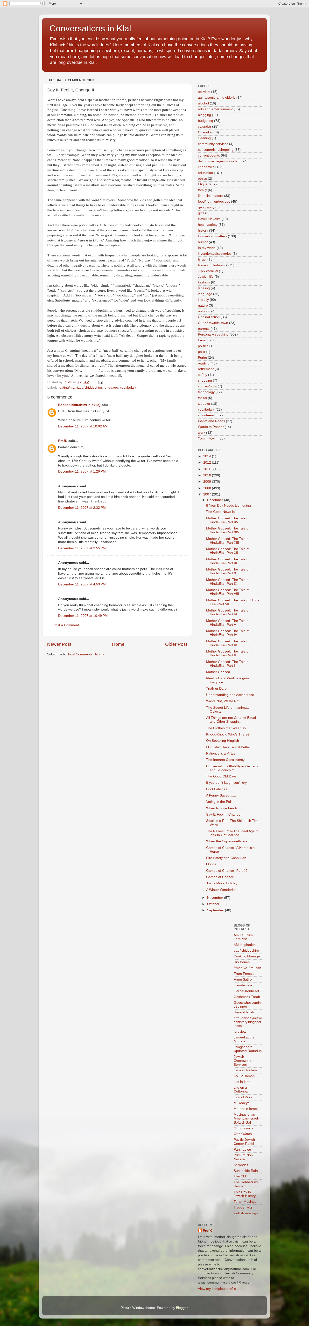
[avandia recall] (212, 927)
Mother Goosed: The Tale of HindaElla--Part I (227, 663)
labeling (204, 288)
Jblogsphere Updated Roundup (248, 1049)
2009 (207, 481)
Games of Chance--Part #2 (226, 871)
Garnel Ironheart (246, 991)
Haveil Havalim (209, 219)
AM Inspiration (245, 945)
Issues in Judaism (211, 265)
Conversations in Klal (90, 28)
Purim (202, 357)
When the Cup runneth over (227, 841)
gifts (201, 213)
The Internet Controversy (225, 760)
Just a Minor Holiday (221, 883)
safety (202, 375)
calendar (204, 126)
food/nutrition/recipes (214, 201)
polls (201, 352)
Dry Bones (242, 962)
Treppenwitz (243, 1207)
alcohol (203, 103)
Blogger (182, 1308)
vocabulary (128, 387)
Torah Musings (245, 1201)
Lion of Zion (243, 1097)
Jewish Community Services (242, 1060)
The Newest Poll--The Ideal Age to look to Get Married (232, 833)
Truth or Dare (216, 688)
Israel (202, 259)
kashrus (204, 282)
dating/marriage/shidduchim (80, 387)
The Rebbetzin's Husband (246, 1184)
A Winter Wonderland (222, 890)
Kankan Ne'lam (245, 1070)
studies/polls (207, 386)
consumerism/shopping (215, 149)
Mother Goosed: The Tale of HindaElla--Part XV (227, 520)
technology (206, 392)
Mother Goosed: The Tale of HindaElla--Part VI (227, 612)
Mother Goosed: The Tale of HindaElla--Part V (227, 622)
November (215, 898)
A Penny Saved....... (221, 795)
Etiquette (204, 184)
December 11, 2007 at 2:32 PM (82, 507)
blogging (204, 115)
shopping (205, 380)
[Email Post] (100, 382)
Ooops (211, 864)
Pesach (203, 340)
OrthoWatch (243, 1134)
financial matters (210, 196)
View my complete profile (217, 1289)
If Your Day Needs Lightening (228, 505)
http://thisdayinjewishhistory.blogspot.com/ (248, 1022)
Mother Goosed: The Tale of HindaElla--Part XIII (227, 540)
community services (213, 144)
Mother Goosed (218, 672)
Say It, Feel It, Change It (224, 814)
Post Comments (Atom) (86, 654)
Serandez (241, 1165)
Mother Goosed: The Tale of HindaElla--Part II (227, 653)
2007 (207, 494)
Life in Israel (243, 1082)
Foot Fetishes (216, 789)
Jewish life (206, 276)
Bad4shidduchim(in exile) (79, 405)
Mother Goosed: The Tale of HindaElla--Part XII (227, 551)
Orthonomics (243, 1128)
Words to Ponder (211, 427)
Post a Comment (66, 625)
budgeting (205, 121)
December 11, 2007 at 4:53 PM (82, 584)
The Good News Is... (222, 512)
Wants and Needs (211, 421)
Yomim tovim (208, 438)
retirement (206, 369)
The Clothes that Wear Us (226, 728)
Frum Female (244, 974)
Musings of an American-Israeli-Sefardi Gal (247, 1118)
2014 (207, 456)
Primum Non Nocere (243, 1157)
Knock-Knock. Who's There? (228, 734)
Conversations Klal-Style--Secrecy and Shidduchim (232, 768)
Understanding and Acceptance (230, 695)
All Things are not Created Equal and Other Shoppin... (231, 719)
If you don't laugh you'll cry (226, 782)
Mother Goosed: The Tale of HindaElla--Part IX (227, 581)
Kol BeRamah (244, 1076)
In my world (207, 248)
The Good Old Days (221, 776)
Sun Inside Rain (246, 1171)
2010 (207, 475)
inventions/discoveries (215, 253)
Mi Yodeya (242, 1103)
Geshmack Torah (247, 997)
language (111, 387)
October (213, 904)
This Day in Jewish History (245, 1194)
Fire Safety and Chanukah (226, 858)
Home (118, 644)
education (205, 173)
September (216, 910)
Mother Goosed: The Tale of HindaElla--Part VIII (227, 592)
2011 (207, 469)
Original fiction (209, 317)
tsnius (202, 398)
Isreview (240, 1031)
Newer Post (59, 644)
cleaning (204, 138)
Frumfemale (243, 985)
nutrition (204, 311)
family (202, 190)
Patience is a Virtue (221, 753)
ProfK (62, 441)
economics (206, 167)
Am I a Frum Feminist (243, 937)
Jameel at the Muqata (244, 1039)
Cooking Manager (247, 956)
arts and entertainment (215, 109)
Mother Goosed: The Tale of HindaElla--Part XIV (227, 530)
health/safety (208, 225)
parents (204, 328)
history (203, 230)
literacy (203, 300)
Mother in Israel (246, 1109)
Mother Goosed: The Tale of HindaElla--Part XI (227, 561)
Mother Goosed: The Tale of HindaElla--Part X (227, 571)
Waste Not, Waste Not (222, 701)
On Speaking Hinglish (222, 740)
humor (203, 242)
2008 (207, 488)
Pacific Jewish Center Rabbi (244, 1141)
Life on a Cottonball (241, 1089)
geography (206, 207)
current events (209, 155)
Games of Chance (220, 877)
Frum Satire (243, 979)
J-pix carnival (208, 271)
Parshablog (242, 1149)
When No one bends (222, 808)
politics (203, 346)
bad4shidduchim (246, 950)
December (215, 500)
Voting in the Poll (219, 802)
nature (203, 305)
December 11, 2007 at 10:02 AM (83, 426)
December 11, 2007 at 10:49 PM (83, 616)
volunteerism (208, 415)
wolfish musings (246, 1213)
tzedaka (204, 403)
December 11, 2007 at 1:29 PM (82, 471)
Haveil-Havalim (245, 1012)
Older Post (176, 644)
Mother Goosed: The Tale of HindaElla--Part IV (227, 633)
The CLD (240, 1176)
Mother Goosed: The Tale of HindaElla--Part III (227, 643)
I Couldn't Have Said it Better (228, 747)
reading (204, 363)
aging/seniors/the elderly (216, 97)
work (201, 432)
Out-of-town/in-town (213, 323)
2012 (207, 462)
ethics (202, 178)
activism (204, 92)
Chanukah (206, 132)
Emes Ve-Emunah (247, 968)
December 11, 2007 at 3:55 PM (82, 548)
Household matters (212, 236)
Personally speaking (213, 334)
